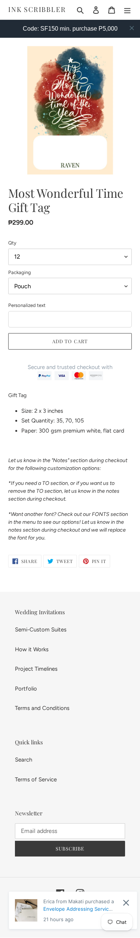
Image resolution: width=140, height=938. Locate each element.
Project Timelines (36, 668)
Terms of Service (36, 779)
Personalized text (27, 305)
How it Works (32, 649)
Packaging (19, 272)
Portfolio (26, 688)
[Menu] (127, 10)
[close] (132, 28)
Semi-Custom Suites (40, 629)
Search (23, 759)
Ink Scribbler (37, 10)
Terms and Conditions (42, 708)
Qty (12, 243)
